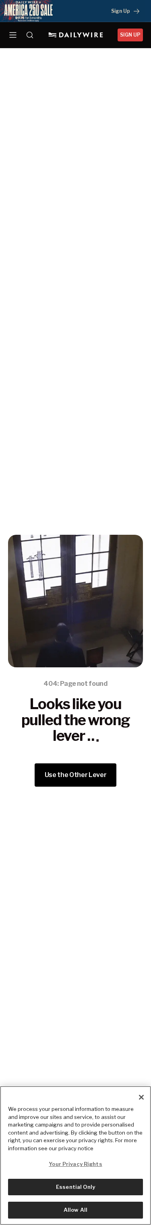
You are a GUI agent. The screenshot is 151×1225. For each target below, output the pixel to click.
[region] (75, 1155)
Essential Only (75, 1187)
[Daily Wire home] (75, 35)
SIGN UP (130, 35)
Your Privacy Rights (75, 1164)
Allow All (75, 1210)
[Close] (141, 1097)
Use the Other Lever (76, 775)
